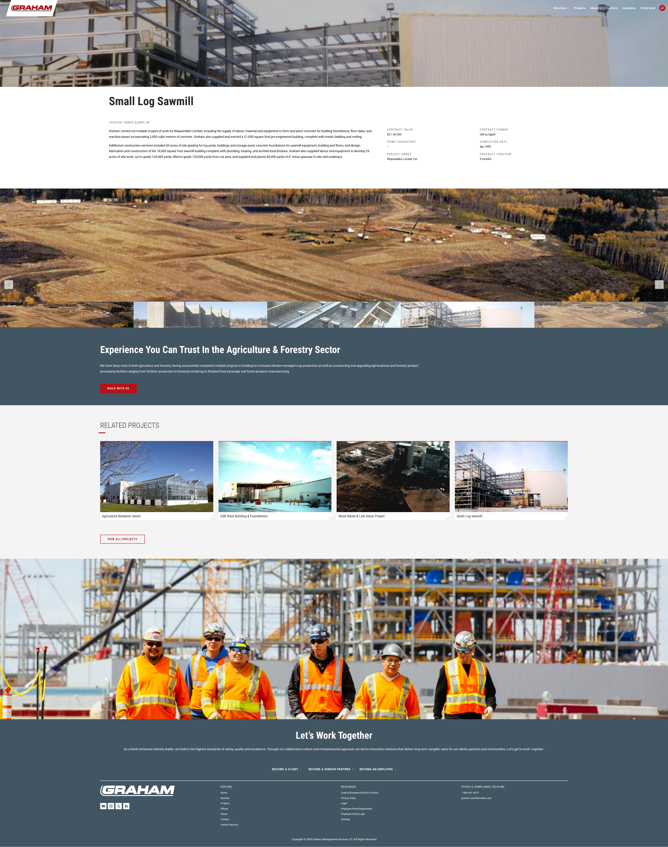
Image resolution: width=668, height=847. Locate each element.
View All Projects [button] (122, 539)
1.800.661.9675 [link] (470, 792)
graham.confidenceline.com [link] (476, 798)
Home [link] (224, 792)
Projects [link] (580, 8)
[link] (32, 8)
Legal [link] (344, 803)
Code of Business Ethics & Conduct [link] (360, 792)
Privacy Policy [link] (348, 798)
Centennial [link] (647, 8)
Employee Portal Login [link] (353, 814)
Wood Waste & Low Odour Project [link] (361, 516)
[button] (659, 284)
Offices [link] (224, 808)
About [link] (224, 814)
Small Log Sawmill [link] (469, 516)
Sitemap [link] (345, 819)
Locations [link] (629, 8)
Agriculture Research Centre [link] (121, 516)
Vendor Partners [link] (229, 824)
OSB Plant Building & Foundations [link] (244, 516)
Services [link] (225, 798)
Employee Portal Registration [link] (356, 808)
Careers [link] (612, 8)
